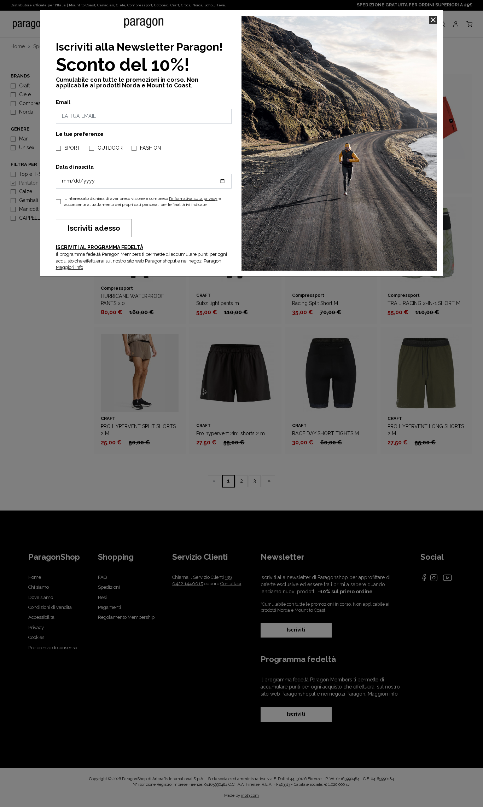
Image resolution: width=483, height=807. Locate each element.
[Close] (433, 20)
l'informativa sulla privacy (193, 198)
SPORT (72, 148)
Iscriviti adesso (94, 228)
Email (63, 102)
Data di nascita (75, 167)
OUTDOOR (110, 148)
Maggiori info (69, 267)
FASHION (150, 148)
